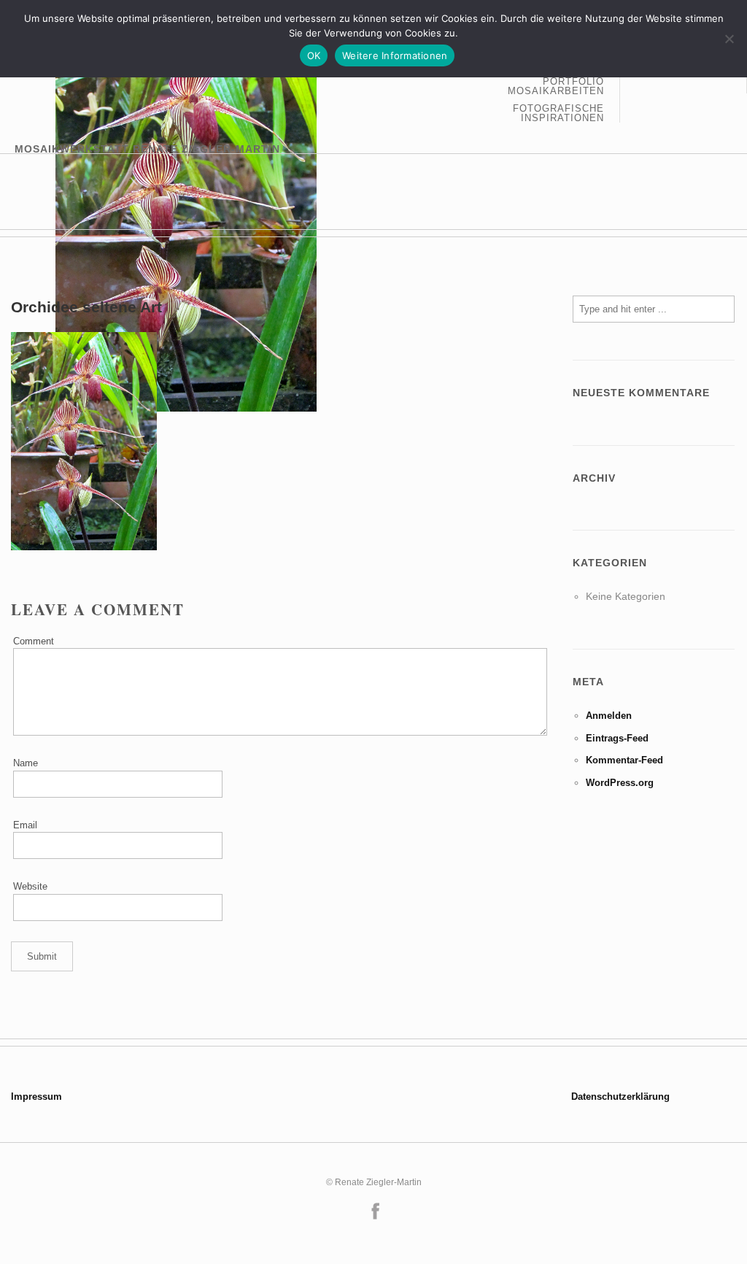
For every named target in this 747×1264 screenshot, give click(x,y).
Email (25, 825)
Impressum (36, 1096)
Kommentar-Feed (624, 760)
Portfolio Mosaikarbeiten (556, 86)
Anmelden (609, 715)
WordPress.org (620, 782)
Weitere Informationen (394, 55)
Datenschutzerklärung (620, 1096)
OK (314, 55)
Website (30, 886)
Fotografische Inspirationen (558, 113)
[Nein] (728, 38)
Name (25, 763)
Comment (33, 641)
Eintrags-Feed (617, 738)
